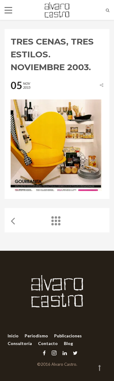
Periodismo (36, 335)
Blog (68, 343)
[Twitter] (74, 352)
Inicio (13, 335)
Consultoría (20, 343)
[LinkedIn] (65, 352)
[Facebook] (44, 352)
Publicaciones (68, 335)
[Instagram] (54, 352)
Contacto (48, 343)
